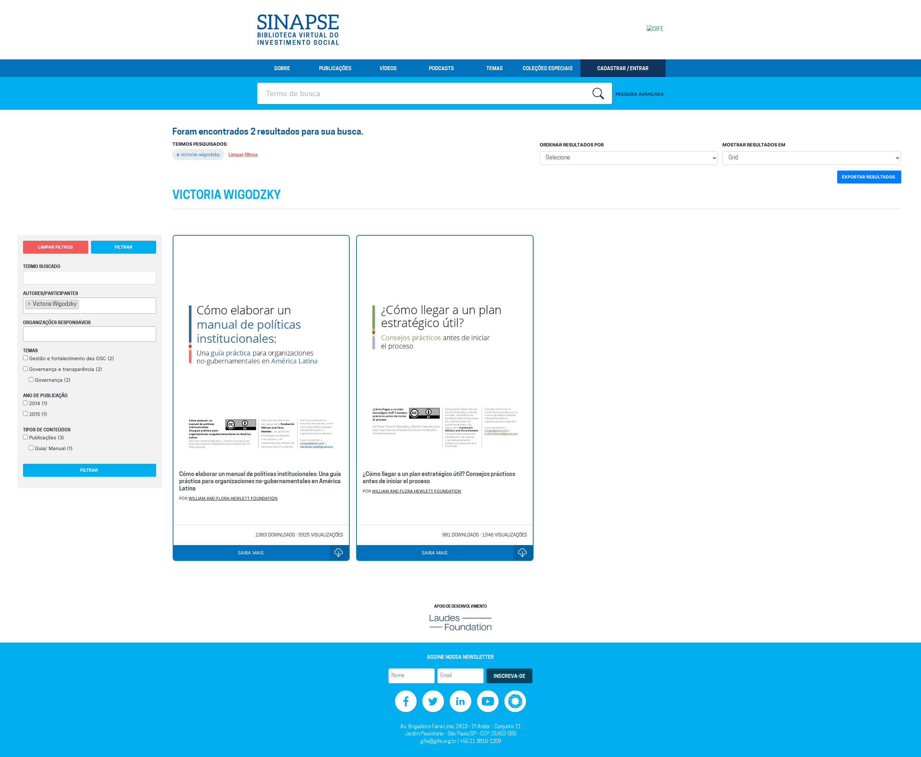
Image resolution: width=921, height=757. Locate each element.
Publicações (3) (46, 437)
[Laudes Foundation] (460, 622)
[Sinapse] (298, 30)
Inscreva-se (509, 676)
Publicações (335, 69)
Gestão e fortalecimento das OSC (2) (71, 358)
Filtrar (123, 247)
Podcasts (441, 69)
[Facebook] (406, 701)
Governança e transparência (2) (65, 369)
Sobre (282, 69)
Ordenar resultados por (572, 145)
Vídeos (388, 69)
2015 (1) (37, 414)
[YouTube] (488, 701)
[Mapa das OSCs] (515, 701)
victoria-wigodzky (199, 154)
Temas (494, 69)
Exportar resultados (868, 177)
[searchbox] (83, 304)
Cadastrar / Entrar (623, 69)
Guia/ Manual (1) (53, 448)
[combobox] (89, 306)
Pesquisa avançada (640, 94)
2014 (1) (37, 403)
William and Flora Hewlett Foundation (233, 498)
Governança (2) (52, 380)
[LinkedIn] (460, 701)
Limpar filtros (243, 154)
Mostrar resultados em (753, 145)
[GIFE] (640, 29)
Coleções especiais (548, 69)
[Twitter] (433, 701)
